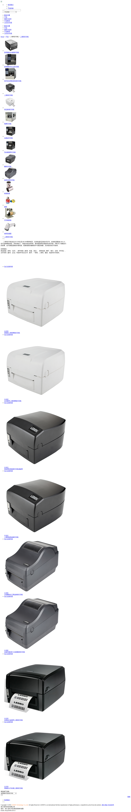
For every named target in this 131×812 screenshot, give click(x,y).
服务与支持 (7, 19)
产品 (5, 17)
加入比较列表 (8, 266)
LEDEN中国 (8, 22)
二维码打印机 (8, 237)
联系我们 (11, 5)
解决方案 (7, 15)
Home (2, 36)
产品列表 (11, 8)
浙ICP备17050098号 (108, 805)
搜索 (128, 796)
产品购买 (7, 20)
